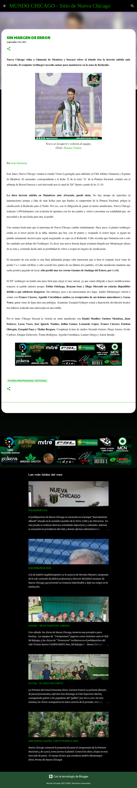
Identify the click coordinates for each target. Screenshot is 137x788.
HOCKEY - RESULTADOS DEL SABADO (49, 625)
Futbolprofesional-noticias (27, 381)
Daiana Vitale (72, 148)
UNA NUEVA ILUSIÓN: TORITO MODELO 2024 (53, 741)
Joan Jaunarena (19, 163)
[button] (9, 49)
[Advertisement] (61, 425)
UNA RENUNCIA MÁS (39, 568)
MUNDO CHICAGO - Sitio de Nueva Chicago (59, 6)
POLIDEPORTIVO (37, 510)
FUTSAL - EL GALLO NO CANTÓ (45, 683)
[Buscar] (132, 6)
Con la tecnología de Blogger (70, 776)
